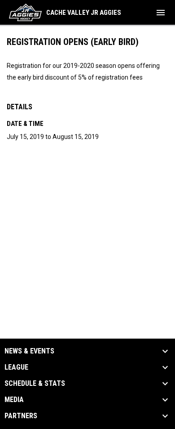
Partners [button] (20, 416)
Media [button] (14, 399)
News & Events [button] (29, 351)
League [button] (16, 367)
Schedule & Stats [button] (34, 383)
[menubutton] (160, 12)
